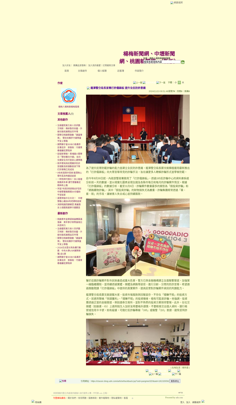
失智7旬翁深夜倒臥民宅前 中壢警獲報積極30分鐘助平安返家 (70, 192)
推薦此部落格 (79, 65)
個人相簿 (102, 70)
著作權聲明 (104, 398)
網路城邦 (178, 2)
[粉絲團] (33, 401)
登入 (182, 402)
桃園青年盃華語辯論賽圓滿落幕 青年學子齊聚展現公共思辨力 (69, 222)
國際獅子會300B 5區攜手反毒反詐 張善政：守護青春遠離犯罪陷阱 (69, 147)
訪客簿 (120, 70)
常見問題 (82, 398)
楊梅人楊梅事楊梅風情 (68, 107)
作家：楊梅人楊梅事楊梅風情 (156, 58)
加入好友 (66, 65)
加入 (188, 402)
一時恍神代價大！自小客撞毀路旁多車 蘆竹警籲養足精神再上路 (69, 182)
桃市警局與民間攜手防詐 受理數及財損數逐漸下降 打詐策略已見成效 (68, 166)
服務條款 (92, 398)
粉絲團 (38, 402)
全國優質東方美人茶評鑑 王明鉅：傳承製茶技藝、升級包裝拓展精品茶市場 (69, 128)
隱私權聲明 (116, 398)
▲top (180, 392)
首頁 (66, 70)
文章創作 (82, 70)
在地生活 (176, 368)
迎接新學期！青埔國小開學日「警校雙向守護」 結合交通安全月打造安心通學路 (69, 157)
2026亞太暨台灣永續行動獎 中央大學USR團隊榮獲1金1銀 (69, 250)
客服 (126, 398)
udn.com (179, 397)
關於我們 (72, 398)
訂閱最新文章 (109, 65)
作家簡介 (139, 70)
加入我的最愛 (94, 65)
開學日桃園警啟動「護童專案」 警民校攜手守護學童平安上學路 (69, 138)
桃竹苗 (185, 368)
